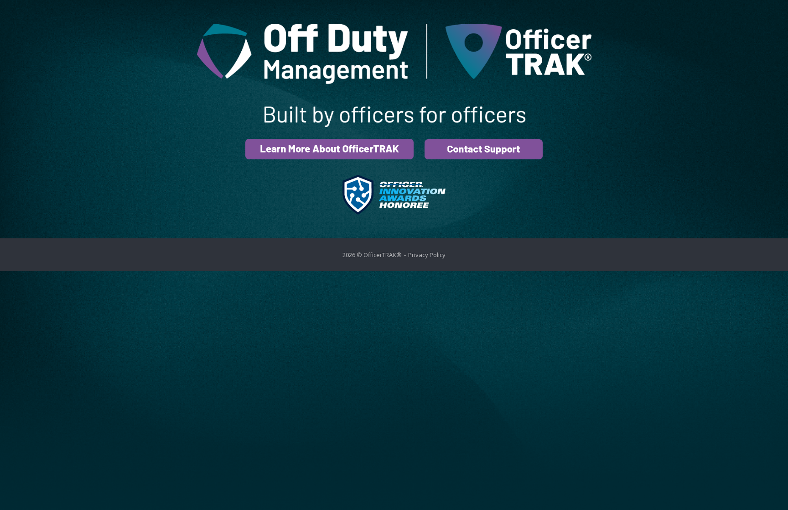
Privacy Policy (427, 255)
